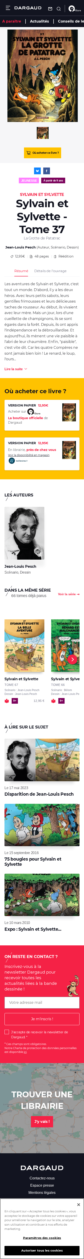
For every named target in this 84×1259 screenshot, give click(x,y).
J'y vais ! (42, 1121)
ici (25, 1052)
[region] (42, 1228)
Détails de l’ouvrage (50, 271)
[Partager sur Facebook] (46, 171)
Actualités (39, 21)
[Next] (72, 659)
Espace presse (42, 1185)
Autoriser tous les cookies (41, 1250)
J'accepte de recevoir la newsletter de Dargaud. (39, 1034)
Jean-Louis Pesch (20, 247)
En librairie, (32, 450)
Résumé (21, 271)
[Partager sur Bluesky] (37, 171)
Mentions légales (42, 1193)
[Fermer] (79, 1205)
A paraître (11, 21)
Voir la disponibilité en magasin (29, 455)
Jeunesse (29, 180)
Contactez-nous (42, 1178)
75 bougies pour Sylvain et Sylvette (32, 862)
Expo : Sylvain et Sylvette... (32, 929)
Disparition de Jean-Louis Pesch (39, 794)
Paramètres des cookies (42, 1238)
